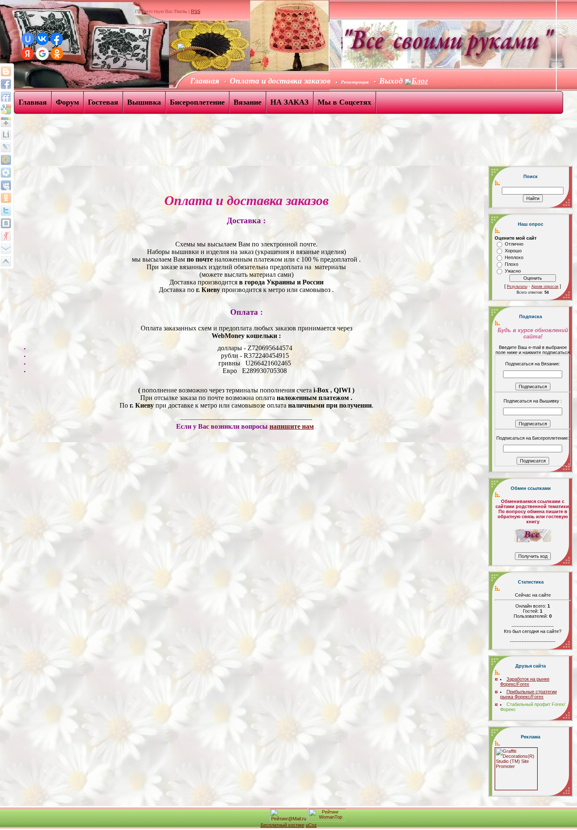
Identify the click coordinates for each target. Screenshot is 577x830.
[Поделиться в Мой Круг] (6, 185)
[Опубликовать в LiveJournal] (6, 160)
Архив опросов (544, 286)
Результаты (517, 286)
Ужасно (513, 270)
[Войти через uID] (28, 38)
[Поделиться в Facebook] (6, 84)
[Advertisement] (154, 143)
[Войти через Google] (42, 53)
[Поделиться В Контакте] (6, 223)
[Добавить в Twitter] (6, 210)
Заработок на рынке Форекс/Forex (525, 681)
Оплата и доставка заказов (280, 80)
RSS (195, 11)
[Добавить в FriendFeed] (6, 97)
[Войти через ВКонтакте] (42, 38)
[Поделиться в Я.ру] (6, 236)
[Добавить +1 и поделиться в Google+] (6, 122)
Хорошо (513, 250)
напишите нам (291, 426)
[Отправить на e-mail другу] (6, 248)
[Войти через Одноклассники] (57, 53)
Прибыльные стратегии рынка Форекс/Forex (528, 694)
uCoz (311, 824)
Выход (392, 80)
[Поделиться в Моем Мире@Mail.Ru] (6, 173)
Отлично (514, 243)
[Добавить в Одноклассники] (6, 198)
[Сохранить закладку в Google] (6, 109)
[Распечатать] (6, 261)
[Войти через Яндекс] (27, 53)
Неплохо (514, 257)
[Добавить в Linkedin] (6, 135)
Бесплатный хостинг (283, 824)
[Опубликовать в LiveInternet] (6, 147)
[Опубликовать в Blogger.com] (6, 71)
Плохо (511, 264)
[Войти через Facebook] (56, 38)
